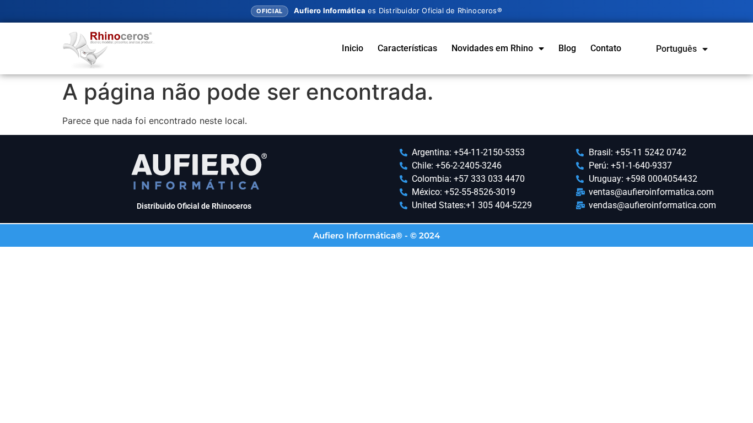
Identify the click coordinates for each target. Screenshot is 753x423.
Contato (605, 48)
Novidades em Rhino (492, 48)
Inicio (352, 48)
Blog (567, 48)
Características (407, 48)
